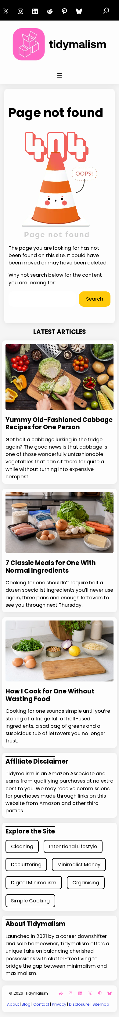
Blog (26, 1004)
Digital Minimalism (33, 882)
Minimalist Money (78, 864)
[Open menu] (59, 75)
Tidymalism (36, 993)
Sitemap (100, 1004)
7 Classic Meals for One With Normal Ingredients (50, 566)
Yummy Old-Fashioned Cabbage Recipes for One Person (59, 423)
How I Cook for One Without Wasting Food (49, 695)
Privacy (59, 1004)
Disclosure (79, 1004)
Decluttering (26, 864)
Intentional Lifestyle (73, 846)
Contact (41, 1004)
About (13, 1004)
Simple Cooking (30, 900)
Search (94, 298)
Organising (85, 882)
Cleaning (22, 846)
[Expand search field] (106, 10)
